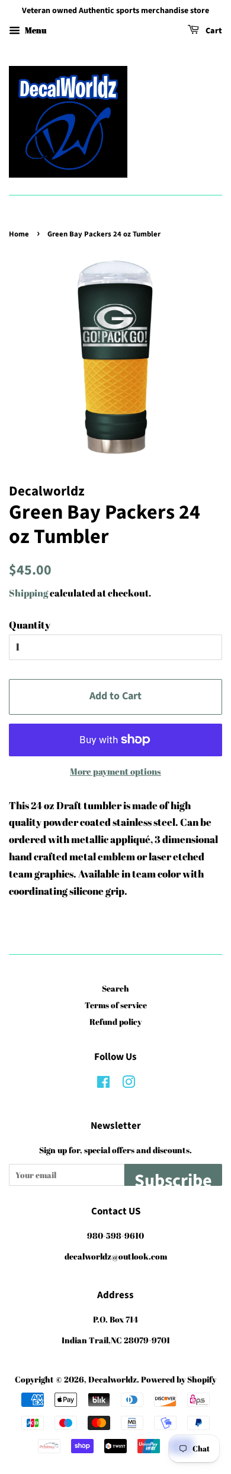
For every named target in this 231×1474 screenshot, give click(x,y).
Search (115, 988)
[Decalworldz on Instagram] (128, 1084)
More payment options (115, 771)
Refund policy (115, 1021)
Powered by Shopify (178, 1379)
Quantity (29, 625)
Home (19, 234)
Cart (213, 31)
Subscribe (173, 1177)
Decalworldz (112, 1379)
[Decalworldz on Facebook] (103, 1084)
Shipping (28, 592)
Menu (34, 30)
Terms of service (116, 1005)
